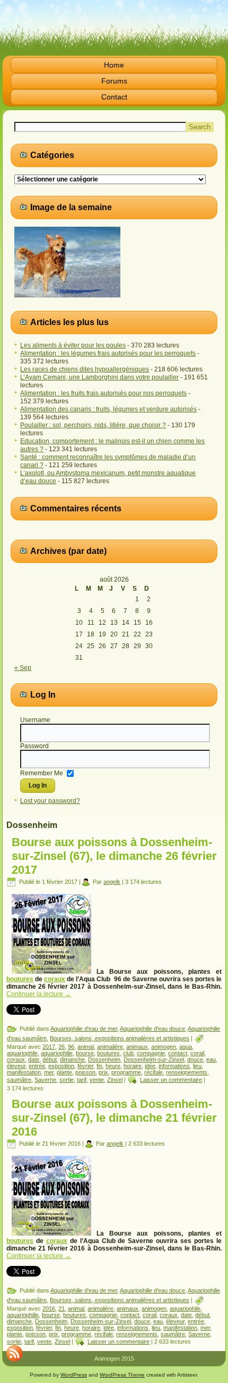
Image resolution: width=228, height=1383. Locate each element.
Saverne (45, 1079)
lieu (197, 1066)
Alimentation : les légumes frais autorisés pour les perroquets (108, 353)
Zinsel (114, 1079)
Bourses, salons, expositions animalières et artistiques (119, 1038)
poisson (85, 1072)
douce (195, 1059)
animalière (110, 1047)
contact (177, 1053)
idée (150, 1066)
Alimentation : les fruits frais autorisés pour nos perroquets (103, 393)
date (33, 1059)
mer (49, 1072)
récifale (153, 1072)
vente (97, 1079)
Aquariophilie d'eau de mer (83, 1028)
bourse (85, 1053)
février (85, 1066)
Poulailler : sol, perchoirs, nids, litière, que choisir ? (93, 425)
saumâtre (19, 1079)
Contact (114, 97)
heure (113, 1066)
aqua (185, 1047)
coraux (54, 979)
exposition (61, 1066)
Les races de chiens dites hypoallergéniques (84, 369)
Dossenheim (104, 1059)
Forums (114, 81)
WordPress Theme (122, 1375)
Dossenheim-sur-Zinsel (154, 1059)
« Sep (22, 668)
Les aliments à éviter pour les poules (73, 345)
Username (35, 720)
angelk (111, 882)
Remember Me (41, 773)
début (49, 1059)
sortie (66, 1079)
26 (61, 1047)
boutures (19, 979)
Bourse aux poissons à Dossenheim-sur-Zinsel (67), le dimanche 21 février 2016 (114, 1117)
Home (114, 65)
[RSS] (14, 1353)
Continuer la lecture (38, 994)
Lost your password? (50, 801)
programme (126, 1072)
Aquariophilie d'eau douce (152, 1028)
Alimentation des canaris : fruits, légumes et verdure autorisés (108, 409)
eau (211, 1059)
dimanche (72, 1059)
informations (174, 1066)
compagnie (151, 1053)
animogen (163, 1047)
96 (71, 1047)
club (128, 1053)
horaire (133, 1066)
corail (197, 1053)
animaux (137, 1047)
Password (34, 746)
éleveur (16, 1066)
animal (85, 1047)
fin (99, 1066)
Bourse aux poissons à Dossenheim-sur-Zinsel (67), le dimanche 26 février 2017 (114, 855)
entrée (37, 1066)
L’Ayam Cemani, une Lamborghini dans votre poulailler (99, 377)
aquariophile (22, 1053)
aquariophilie (57, 1053)
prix (103, 1072)
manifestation (24, 1072)
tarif (81, 1079)
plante (64, 1072)
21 (61, 1308)
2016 (48, 1308)
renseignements (186, 1072)
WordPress (73, 1375)
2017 (48, 1047)
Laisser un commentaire (171, 1079)
